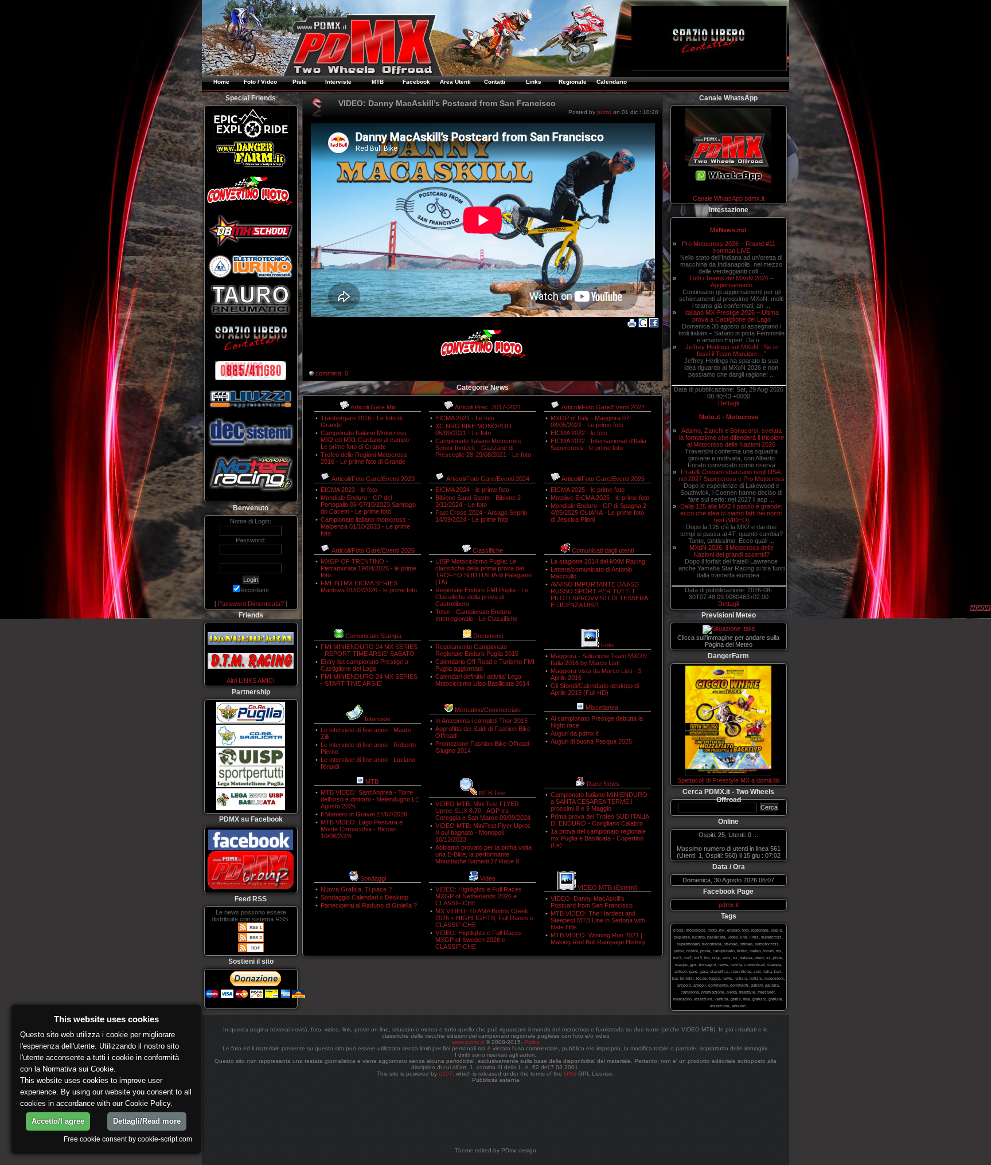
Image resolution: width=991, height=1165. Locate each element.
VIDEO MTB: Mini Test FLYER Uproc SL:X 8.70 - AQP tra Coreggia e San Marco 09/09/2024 (482, 810)
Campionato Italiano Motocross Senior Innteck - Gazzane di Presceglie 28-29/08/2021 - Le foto (483, 447)
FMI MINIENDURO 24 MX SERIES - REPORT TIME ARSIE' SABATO (369, 650)
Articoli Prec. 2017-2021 (488, 407)
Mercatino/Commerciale (488, 709)
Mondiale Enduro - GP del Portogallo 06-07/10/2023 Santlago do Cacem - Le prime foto (368, 504)
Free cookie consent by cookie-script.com (128, 1139)
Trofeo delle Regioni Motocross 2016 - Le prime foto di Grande (364, 458)
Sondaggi (373, 878)
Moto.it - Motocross (728, 416)
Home (221, 82)
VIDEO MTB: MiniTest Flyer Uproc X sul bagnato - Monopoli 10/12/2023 (483, 832)
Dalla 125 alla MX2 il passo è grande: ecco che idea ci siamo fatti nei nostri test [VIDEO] (731, 513)
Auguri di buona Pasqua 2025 (591, 741)
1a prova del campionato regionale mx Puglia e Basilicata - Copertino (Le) (598, 838)
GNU (570, 1073)
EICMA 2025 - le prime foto (588, 489)
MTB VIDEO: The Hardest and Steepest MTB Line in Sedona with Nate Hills (598, 920)
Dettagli (728, 403)
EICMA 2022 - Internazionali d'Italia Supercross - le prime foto (598, 444)
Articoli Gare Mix (373, 407)
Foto (607, 645)
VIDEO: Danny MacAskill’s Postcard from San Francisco (592, 902)
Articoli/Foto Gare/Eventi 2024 (487, 478)
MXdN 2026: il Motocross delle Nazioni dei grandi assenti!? (731, 551)
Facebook (416, 82)
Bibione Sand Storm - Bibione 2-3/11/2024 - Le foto (479, 501)
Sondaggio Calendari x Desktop (364, 897)
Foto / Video (260, 82)
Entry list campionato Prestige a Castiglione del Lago (364, 665)
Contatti (494, 82)
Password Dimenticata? (251, 603)
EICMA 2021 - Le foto (464, 418)
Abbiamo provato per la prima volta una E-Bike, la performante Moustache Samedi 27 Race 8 (483, 854)
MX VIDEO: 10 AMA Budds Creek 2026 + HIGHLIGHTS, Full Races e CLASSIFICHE (484, 918)
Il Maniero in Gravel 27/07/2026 (364, 814)
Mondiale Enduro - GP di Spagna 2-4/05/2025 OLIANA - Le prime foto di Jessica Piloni (600, 512)
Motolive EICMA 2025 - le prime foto (600, 497)
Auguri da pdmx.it (575, 733)
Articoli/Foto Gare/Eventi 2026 (373, 550)
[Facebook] (653, 325)
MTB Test (492, 792)
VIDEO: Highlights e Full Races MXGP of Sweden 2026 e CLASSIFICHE (478, 939)
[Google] (642, 325)
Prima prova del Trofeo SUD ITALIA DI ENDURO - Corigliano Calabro (600, 820)
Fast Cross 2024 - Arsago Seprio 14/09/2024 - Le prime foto (481, 516)
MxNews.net (728, 229)
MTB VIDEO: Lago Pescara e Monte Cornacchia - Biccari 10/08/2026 (362, 829)
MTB (378, 82)
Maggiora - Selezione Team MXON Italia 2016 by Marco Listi (599, 659)
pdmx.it (729, 904)
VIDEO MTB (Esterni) (608, 887)
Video (488, 878)
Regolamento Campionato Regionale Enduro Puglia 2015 (476, 650)
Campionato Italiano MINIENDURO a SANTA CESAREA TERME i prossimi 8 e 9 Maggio (599, 801)
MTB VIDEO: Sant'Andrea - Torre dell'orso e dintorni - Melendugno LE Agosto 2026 (370, 799)
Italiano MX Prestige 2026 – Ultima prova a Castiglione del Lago (731, 316)
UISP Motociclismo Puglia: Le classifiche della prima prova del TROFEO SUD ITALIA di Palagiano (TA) (483, 571)
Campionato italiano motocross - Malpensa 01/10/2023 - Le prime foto (365, 526)
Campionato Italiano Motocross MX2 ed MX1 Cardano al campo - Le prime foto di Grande (367, 439)
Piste (299, 82)
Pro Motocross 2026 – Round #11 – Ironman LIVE (731, 247)
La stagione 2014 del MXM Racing (598, 561)
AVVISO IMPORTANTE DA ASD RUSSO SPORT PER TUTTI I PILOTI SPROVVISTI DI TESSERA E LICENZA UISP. (599, 594)
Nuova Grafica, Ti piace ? (356, 889)
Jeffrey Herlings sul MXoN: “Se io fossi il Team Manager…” (731, 350)
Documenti (488, 635)
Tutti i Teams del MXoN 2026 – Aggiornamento (731, 281)
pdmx (604, 112)
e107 (445, 1073)
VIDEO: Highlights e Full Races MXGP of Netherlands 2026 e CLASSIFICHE (478, 896)
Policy (532, 1042)
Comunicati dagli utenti (603, 550)
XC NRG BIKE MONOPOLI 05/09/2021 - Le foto (473, 429)
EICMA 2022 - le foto (579, 432)
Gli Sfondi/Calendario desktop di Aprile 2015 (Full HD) (595, 689)
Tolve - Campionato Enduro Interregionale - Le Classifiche (476, 615)
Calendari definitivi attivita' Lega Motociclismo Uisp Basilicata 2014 (482, 680)
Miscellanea (602, 707)
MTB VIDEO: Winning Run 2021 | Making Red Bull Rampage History (598, 938)
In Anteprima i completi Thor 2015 (481, 720)
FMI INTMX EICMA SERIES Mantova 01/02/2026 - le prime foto (369, 586)
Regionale (573, 82)
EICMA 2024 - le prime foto (472, 489)
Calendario (611, 82)
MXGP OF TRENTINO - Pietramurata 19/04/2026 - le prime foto (368, 568)
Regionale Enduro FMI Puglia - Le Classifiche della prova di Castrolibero (481, 597)
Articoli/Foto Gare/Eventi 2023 (373, 478)
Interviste (338, 82)
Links (533, 82)
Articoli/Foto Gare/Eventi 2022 (603, 407)
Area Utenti (455, 82)
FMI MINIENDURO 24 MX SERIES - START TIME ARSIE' (369, 680)
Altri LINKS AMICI (251, 680)
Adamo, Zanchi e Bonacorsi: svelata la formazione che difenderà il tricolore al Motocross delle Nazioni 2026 (731, 437)
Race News (603, 783)
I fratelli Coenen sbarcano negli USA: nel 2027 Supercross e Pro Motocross (731, 475)
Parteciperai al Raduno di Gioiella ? (369, 905)
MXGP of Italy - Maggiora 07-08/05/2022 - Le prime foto (591, 421)
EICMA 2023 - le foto (349, 489)
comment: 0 (331, 373)
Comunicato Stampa (373, 635)
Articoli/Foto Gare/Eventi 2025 (603, 478)
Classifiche (488, 550)
